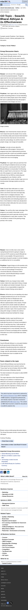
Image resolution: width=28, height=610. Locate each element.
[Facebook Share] (1, 473)
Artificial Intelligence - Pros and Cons (13, 526)
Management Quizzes (8, 503)
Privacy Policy (4, 579)
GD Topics (5, 555)
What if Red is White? (8, 528)
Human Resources (7, 496)
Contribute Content (6, 582)
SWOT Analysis (6, 541)
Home (2, 568)
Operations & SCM (7, 494)
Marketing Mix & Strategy (9, 543)
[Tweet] (5, 473)
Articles (4, 553)
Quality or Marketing (8, 516)
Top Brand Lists (7, 551)
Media (2, 588)
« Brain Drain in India (7, 441)
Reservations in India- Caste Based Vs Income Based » (13, 445)
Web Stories (4, 600)
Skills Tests (5, 505)
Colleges (3, 585)
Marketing (5, 492)
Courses (25, 1)
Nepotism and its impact (9, 520)
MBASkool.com (9, 605)
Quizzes (3, 591)
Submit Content (7, 563)
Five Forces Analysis (8, 547)
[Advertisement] (14, 32)
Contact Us (3, 574)
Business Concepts (8, 539)
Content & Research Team (10, 395)
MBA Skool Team (13, 24)
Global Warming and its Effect (10, 453)
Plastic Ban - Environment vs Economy (13, 530)
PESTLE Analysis (7, 545)
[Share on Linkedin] (8, 473)
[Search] (26, 5)
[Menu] (1, 4)
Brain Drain (5, 518)
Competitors (6, 549)
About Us (24, 476)
